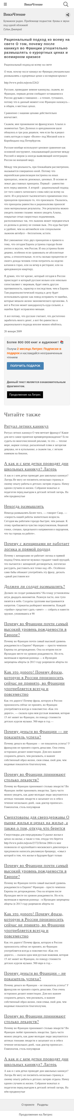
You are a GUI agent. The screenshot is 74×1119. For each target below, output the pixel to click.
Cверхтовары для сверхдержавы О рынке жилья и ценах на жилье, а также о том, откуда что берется (36, 822)
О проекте (28, 1104)
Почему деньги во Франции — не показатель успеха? (36, 734)
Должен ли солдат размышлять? (34, 586)
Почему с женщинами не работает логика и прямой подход (36, 546)
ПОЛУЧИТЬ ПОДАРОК (25, 365)
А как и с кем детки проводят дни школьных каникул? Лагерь (36, 466)
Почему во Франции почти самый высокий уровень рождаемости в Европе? (36, 629)
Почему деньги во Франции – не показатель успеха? (35, 975)
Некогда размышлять (24, 506)
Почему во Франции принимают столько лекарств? (35, 776)
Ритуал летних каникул (26, 426)
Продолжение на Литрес (25, 394)
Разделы (42, 1104)
